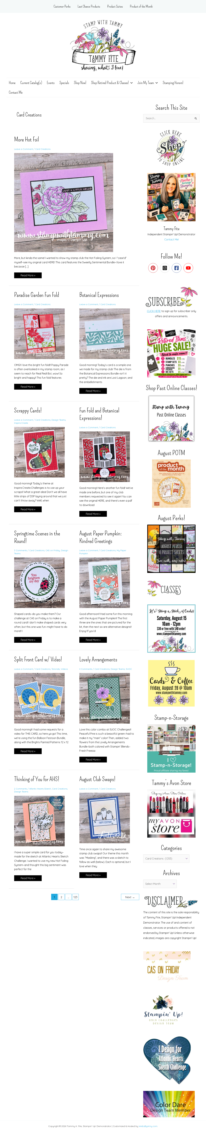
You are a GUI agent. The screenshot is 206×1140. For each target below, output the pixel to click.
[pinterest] (153, 268)
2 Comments (20, 788)
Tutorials (56, 669)
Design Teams (59, 420)
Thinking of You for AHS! (36, 779)
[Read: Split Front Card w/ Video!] (41, 698)
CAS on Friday (53, 550)
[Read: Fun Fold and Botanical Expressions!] (106, 456)
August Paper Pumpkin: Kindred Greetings (100, 537)
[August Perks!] (171, 549)
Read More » (27, 276)
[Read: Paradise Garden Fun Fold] (41, 333)
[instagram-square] (165, 268)
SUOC (129, 669)
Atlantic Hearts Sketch (40, 788)
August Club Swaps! (97, 779)
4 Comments (85, 669)
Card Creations (42, 149)
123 (75, 897)
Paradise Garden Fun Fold (36, 295)
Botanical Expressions (99, 295)
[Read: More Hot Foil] (65, 202)
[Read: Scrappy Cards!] (41, 451)
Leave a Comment (23, 149)
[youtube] (189, 268)
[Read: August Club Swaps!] (106, 817)
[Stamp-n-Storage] (171, 748)
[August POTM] (171, 483)
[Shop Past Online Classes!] (171, 418)
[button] (131, 82)
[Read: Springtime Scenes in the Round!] (41, 582)
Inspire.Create (21, 423)
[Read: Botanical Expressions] (106, 333)
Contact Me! (171, 239)
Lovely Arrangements (98, 659)
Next (130, 897)
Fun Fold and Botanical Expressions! (99, 414)
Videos (64, 669)
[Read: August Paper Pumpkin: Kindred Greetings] (106, 582)
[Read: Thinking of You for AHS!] (41, 820)
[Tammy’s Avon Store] (171, 813)
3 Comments (20, 550)
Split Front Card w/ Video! (38, 659)
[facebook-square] (177, 268)
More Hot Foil (26, 139)
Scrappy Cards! (28, 410)
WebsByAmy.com (148, 1126)
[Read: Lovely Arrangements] (106, 698)
